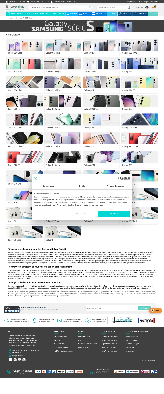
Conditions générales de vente (88, 344)
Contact (153, 2)
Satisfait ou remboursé (109, 351)
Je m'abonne (144, 308)
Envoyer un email (17, 355)
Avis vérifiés (130, 351)
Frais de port (130, 347)
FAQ (139, 2)
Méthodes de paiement (109, 340)
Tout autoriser (113, 214)
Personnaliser (80, 214)
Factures (57, 340)
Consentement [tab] (48, 186)
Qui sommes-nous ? (84, 337)
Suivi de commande (60, 337)
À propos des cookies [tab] (115, 186)
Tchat (157, 310)
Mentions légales (83, 347)
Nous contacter (59, 344)
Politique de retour (132, 337)
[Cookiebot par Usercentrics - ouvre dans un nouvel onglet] (120, 178)
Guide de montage (132, 340)
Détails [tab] (82, 186)
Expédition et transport (109, 344)
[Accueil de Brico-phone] (16, 7)
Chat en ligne (39, 2)
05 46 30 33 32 (17, 2)
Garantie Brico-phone (109, 347)
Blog (145, 2)
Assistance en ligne (132, 344)
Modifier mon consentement (63, 351)
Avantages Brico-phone (110, 337)
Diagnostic (131, 2)
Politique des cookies (61, 347)
